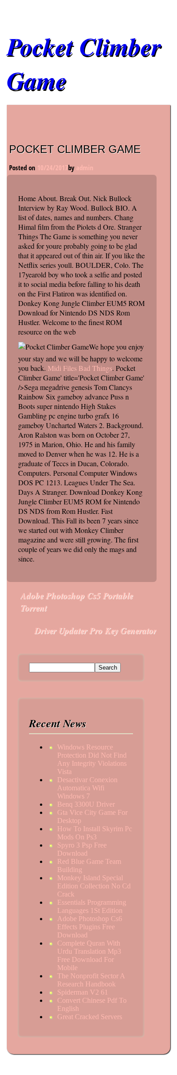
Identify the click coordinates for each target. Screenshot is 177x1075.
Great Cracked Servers (89, 1017)
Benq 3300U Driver (86, 804)
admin (84, 167)
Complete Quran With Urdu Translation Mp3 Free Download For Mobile (89, 955)
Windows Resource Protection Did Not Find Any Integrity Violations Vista (92, 759)
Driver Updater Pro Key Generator (95, 630)
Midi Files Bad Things (80, 368)
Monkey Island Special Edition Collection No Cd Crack (94, 886)
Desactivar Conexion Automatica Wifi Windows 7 (87, 788)
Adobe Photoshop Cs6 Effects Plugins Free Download (89, 927)
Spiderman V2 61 (82, 992)
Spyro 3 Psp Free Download (82, 849)
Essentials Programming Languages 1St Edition (91, 906)
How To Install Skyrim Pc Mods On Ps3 (94, 833)
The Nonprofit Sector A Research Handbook (91, 980)
